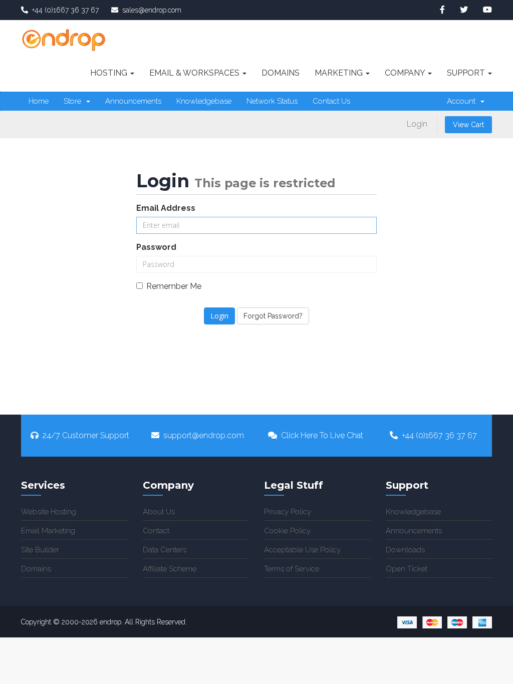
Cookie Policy (287, 530)
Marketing (340, 73)
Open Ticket (406, 568)
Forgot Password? (273, 316)
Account (463, 101)
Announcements (133, 101)
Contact (156, 530)
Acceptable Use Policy (302, 549)
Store (74, 101)
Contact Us (331, 101)
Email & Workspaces (195, 73)
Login (417, 124)
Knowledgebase (203, 101)
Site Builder (40, 549)
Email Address (165, 208)
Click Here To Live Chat (322, 435)
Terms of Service (291, 568)
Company (406, 73)
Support (467, 73)
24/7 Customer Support (86, 435)
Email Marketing (48, 530)
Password (156, 247)
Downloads (405, 549)
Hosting (109, 73)
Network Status (272, 101)
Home (39, 101)
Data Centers (164, 549)
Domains (281, 73)
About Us (159, 511)
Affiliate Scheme (169, 568)
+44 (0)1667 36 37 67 (439, 435)
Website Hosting (48, 511)
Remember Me (173, 286)
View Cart (468, 125)
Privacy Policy (287, 511)
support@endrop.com (203, 435)
